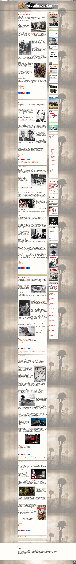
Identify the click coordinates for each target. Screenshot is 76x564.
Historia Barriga (20, 263)
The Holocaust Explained (21, 85)
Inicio (33, 536)
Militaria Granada (51, 320)
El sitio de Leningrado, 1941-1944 (23, 339)
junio (51, 152)
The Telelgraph (20, 265)
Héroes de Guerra (51, 309)
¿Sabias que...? (23, 351)
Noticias (54, 194)
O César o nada (51, 324)
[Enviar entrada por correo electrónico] (36, 161)
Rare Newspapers (20, 448)
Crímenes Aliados (51, 184)
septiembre (52, 149)
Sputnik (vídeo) (20, 342)
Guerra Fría (50, 190)
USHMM (19, 87)
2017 (51, 170)
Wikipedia (19, 260)
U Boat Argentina (51, 335)
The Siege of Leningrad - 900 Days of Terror (24, 340)
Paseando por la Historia (52, 325)
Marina (24, 458)
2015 (51, 172)
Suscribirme (53, 56)
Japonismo (19, 262)
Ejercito (29, 162)
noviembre (52, 147)
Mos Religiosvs (51, 321)
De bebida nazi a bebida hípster (25, 463)
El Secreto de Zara (21, 154)
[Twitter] (53, 88)
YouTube (19, 451)
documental (23, 432)
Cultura (22, 162)
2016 (51, 171)
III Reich (43, 495)
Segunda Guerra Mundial (52, 331)
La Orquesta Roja (22, 102)
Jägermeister (20, 523)
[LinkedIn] (56, 90)
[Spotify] (51, 90)
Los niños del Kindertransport (24, 14)
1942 (28, 226)
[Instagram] (56, 88)
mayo (51, 153)
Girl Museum (20, 89)
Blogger (41, 557)
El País (19, 155)
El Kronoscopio (51, 303)
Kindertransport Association (22, 88)
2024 (51, 138)
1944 (23, 215)
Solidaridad (20, 352)
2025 (51, 137)
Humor (52, 191)
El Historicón (50, 302)
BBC (19, 345)
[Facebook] (51, 88)
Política (40, 162)
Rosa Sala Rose (51, 329)
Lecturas (56, 193)
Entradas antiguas (43, 536)
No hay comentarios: (32, 161)
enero (51, 169)
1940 (31, 189)
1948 (41, 258)
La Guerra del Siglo (51, 316)
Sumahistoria (51, 334)
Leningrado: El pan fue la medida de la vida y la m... (53, 160)
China (40, 196)
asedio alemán (29, 279)
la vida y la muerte (25, 286)
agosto (52, 150)
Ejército (55, 187)
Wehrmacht (43, 489)
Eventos (56, 188)
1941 (25, 142)
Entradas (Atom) (34, 539)
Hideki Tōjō (25, 249)
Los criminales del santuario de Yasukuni (27, 168)
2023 (51, 139)
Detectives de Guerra (52, 299)
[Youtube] (53, 90)
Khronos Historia (51, 315)
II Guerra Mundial (35, 162)
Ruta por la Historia (51, 330)
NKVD (19, 105)
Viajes (55, 197)
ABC (19, 156)
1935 (20, 373)
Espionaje (31, 162)
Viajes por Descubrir (51, 336)
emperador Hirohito (41, 222)
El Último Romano (51, 304)
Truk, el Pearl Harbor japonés (24, 357)
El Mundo (19, 526)
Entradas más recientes (22, 536)
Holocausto (56, 190)
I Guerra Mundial (44, 457)
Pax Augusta (50, 326)
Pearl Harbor (27, 377)
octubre (52, 148)
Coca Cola (34, 481)
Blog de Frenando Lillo (52, 294)
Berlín (33, 58)
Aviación (27, 351)
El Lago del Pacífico (21, 446)
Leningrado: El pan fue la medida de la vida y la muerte (30, 277)
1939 (20, 109)
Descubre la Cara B (51, 298)
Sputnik (19, 341)
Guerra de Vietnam (55, 189)
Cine (55, 183)
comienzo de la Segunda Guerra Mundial (33, 33)
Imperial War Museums (21, 86)
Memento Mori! (51, 319)
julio (51, 151)
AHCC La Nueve (51, 293)
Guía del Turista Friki (51, 307)
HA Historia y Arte (51, 308)
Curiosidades (25, 162)
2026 (51, 136)
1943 (27, 222)
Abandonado (28, 457)
